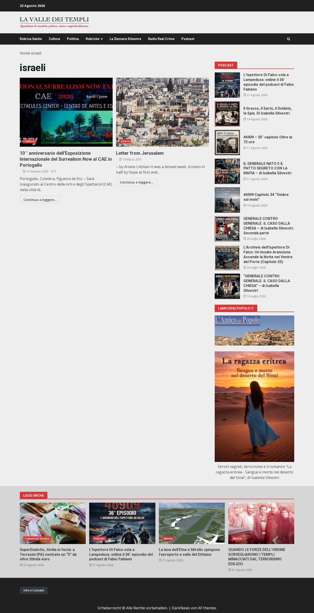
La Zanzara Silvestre (125, 39)
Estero (125, 141)
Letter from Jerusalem (162, 112)
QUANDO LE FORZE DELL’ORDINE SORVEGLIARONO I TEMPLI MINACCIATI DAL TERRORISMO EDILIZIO (261, 523)
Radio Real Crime (161, 39)
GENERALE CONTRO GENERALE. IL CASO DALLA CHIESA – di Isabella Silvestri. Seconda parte (227, 228)
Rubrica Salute (31, 39)
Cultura (54, 39)
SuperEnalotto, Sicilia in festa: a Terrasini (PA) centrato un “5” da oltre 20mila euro (53, 523)
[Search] (288, 38)
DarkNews (181, 607)
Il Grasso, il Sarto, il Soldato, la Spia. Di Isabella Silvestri (227, 113)
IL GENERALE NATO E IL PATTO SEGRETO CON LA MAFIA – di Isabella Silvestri (227, 171)
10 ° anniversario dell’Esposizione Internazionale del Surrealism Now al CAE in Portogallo (66, 112)
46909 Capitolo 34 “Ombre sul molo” (227, 200)
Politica (73, 39)
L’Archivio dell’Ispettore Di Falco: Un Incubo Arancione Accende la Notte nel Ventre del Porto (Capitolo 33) (227, 257)
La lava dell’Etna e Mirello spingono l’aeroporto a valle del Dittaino (192, 523)
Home (25, 53)
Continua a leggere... (40, 200)
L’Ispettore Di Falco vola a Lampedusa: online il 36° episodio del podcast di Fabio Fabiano (227, 85)
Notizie (168, 538)
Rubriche (92, 39)
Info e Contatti (33, 590)
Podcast (187, 39)
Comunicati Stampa (37, 538)
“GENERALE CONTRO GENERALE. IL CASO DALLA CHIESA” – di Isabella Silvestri (227, 286)
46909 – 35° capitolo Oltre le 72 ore (227, 142)
